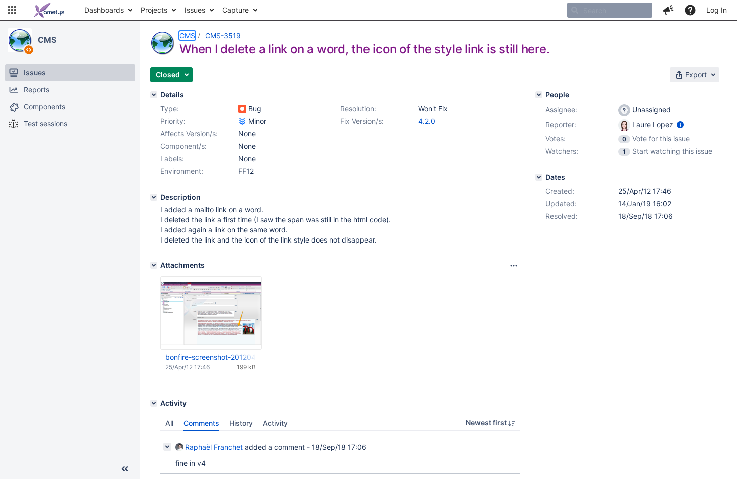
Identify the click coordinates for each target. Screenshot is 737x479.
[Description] (153, 197)
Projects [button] (154, 10)
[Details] (153, 94)
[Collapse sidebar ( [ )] (124, 468)
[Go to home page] (49, 10)
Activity (275, 423)
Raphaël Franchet (214, 447)
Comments (201, 423)
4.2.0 (426, 121)
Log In (716, 10)
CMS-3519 (223, 35)
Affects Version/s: (189, 133)
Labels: (172, 158)
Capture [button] (235, 10)
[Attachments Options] (513, 266)
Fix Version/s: (362, 121)
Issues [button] (195, 10)
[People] (538, 94)
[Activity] (153, 403)
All (169, 423)
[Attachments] (153, 265)
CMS (47, 40)
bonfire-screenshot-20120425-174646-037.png (210, 357)
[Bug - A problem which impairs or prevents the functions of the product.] (242, 109)
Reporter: (560, 124)
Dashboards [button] (104, 10)
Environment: (181, 171)
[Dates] (538, 177)
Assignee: (561, 109)
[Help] (690, 10)
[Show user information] (680, 124)
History (241, 423)
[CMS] (20, 40)
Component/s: (183, 146)
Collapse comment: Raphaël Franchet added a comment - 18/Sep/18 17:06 (167, 447)
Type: (169, 108)
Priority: (173, 121)
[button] (12, 10)
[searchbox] (609, 10)
